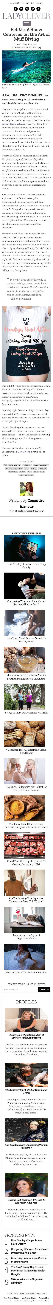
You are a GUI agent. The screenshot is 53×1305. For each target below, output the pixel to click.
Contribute (28, 3)
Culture (30, 461)
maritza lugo (13, 472)
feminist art (44, 465)
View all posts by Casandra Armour (26, 510)
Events (36, 465)
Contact (39, 3)
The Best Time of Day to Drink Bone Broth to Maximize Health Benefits (28, 1270)
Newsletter (15, 3)
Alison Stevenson (14, 465)
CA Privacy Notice (29, 1298)
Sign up (44, 989)
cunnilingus (27, 465)
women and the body (26, 475)
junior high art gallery (14, 468)
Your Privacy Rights (11, 1298)
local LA (33, 468)
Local (26, 468)
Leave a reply (35, 47)
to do (29, 472)
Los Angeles (42, 468)
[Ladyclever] (26, 16)
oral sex (22, 472)
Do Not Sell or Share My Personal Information (31, 1301)
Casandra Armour (20, 47)
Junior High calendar (14, 123)
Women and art (39, 472)
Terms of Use (44, 1298)
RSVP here (24, 451)
